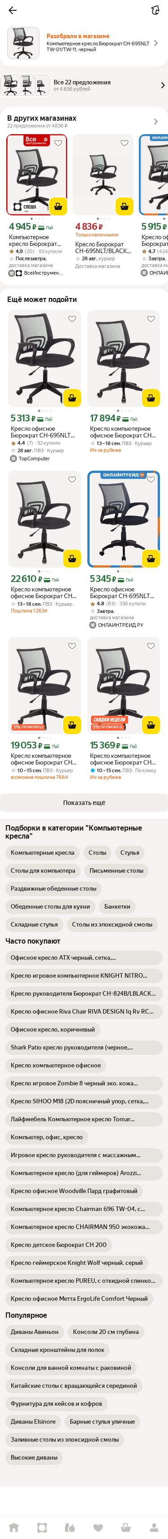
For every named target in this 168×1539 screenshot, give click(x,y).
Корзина (126, 1528)
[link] (42, 853)
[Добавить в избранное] (58, 143)
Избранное (98, 1528)
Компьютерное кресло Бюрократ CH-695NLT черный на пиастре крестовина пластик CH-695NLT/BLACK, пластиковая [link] (36, 240)
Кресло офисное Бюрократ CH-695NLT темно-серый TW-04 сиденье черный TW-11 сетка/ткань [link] (120, 592)
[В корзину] (58, 206)
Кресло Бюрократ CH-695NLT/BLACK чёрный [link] (101, 247)
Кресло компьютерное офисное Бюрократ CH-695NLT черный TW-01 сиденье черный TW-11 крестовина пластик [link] (122, 432)
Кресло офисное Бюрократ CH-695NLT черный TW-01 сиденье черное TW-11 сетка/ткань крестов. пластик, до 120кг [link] (43, 432)
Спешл (42, 1528)
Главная (14, 1528)
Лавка (70, 1528)
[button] (12, 10)
